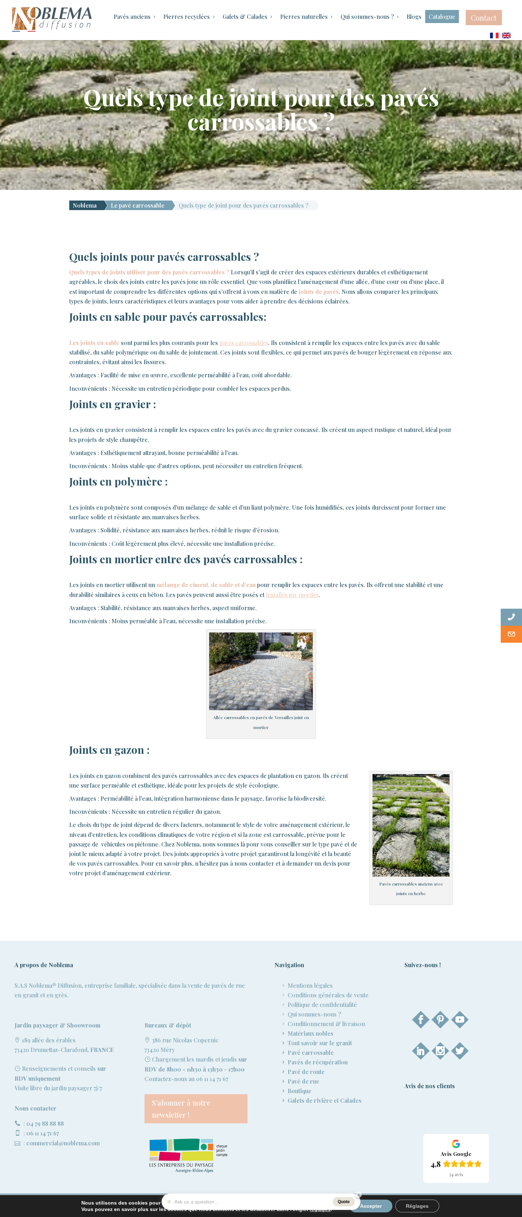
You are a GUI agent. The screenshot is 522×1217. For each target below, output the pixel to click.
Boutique (299, 1091)
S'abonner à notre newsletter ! (181, 1108)
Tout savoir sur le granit (320, 1043)
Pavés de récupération (318, 1062)
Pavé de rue (303, 1081)
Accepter (371, 1206)
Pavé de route (306, 1071)
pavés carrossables (243, 342)
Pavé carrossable (311, 1052)
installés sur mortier (292, 594)
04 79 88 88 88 (45, 1123)
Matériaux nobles (310, 1033)
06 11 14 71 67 (42, 1133)
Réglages (417, 1206)
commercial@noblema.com (63, 1143)
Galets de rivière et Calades (324, 1100)
